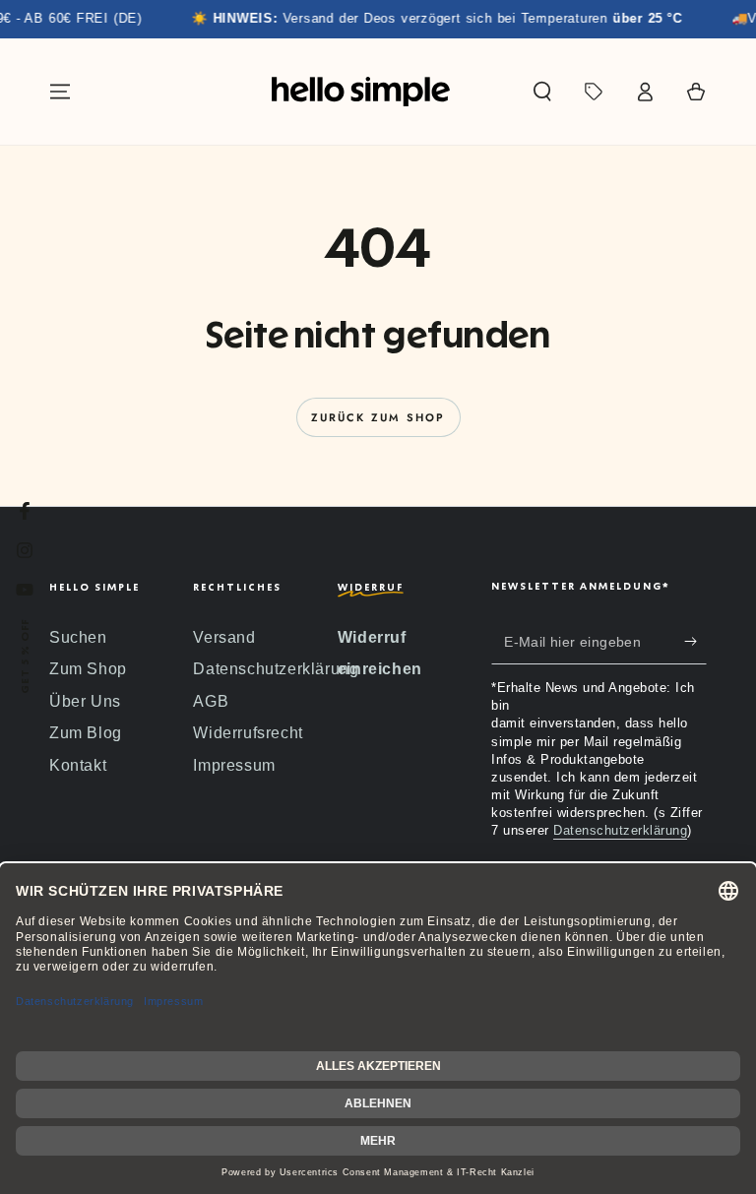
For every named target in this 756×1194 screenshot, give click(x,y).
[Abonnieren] (695, 641)
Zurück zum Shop (378, 417)
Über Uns (85, 701)
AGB (210, 701)
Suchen (78, 637)
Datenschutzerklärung (275, 668)
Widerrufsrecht (247, 732)
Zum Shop (88, 668)
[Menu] (60, 91)
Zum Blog (85, 732)
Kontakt (77, 765)
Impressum (234, 765)
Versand (224, 637)
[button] (542, 91)
